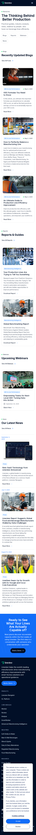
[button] (32, 3)
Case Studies (6, 763)
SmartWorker (6, 720)
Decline (18, 826)
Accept (18, 821)
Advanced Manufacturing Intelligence (14, 724)
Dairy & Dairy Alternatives (10, 745)
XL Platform (6, 699)
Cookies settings (18, 816)
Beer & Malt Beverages (10, 738)
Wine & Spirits (6, 741)
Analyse (4, 716)
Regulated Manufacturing (10, 749)
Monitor (4, 709)
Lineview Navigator (8, 695)
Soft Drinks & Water (8, 734)
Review (4, 713)
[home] (7, 3)
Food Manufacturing (8, 753)
